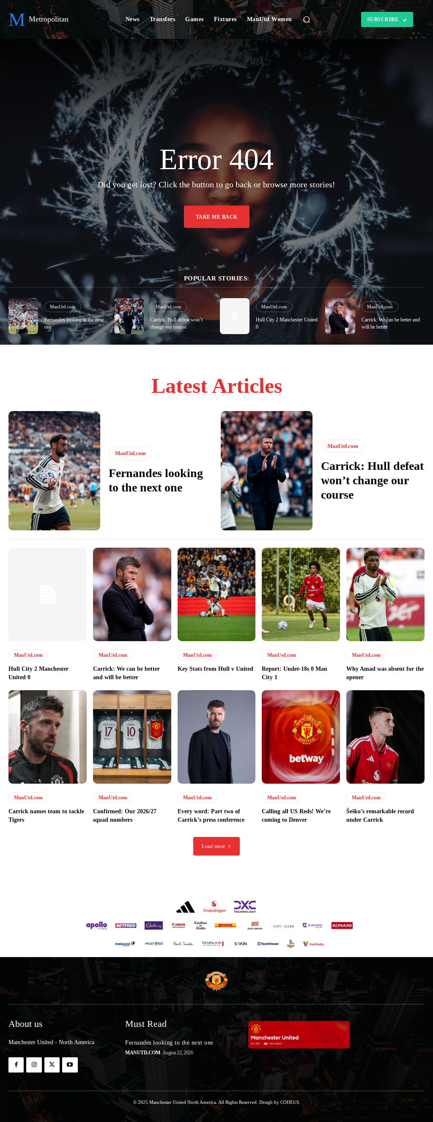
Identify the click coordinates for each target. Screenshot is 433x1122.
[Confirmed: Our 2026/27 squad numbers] (132, 737)
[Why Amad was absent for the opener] (385, 595)
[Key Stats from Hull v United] (217, 595)
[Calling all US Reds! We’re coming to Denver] (301, 737)
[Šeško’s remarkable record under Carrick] (385, 737)
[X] (52, 1065)
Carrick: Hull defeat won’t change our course (372, 480)
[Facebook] (16, 1065)
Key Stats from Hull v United (215, 669)
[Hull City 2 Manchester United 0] (234, 316)
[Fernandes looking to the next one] (23, 316)
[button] (306, 19)
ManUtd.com (63, 306)
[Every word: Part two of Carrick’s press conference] (217, 737)
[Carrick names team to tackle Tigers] (47, 737)
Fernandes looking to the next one (169, 1043)
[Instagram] (33, 1065)
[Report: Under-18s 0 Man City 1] (301, 595)
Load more (213, 846)
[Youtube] (69, 1065)
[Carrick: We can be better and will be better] (340, 316)
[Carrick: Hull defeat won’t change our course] (129, 316)
